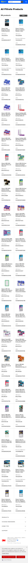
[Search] (22, 2)
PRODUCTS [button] (5, 517)
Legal (8, 537)
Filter (23, 15)
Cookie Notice (5, 553)
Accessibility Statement (12, 538)
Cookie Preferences (11, 541)
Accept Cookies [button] (21, 556)
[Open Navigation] (26, 2)
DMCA (23, 537)
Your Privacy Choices (11, 540)
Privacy (12, 537)
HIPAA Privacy (18, 537)
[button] (7, 560)
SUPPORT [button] (5, 530)
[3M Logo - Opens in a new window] (4, 2)
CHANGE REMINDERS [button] (8, 521)
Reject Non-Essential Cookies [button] (8, 556)
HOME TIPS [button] (5, 526)
